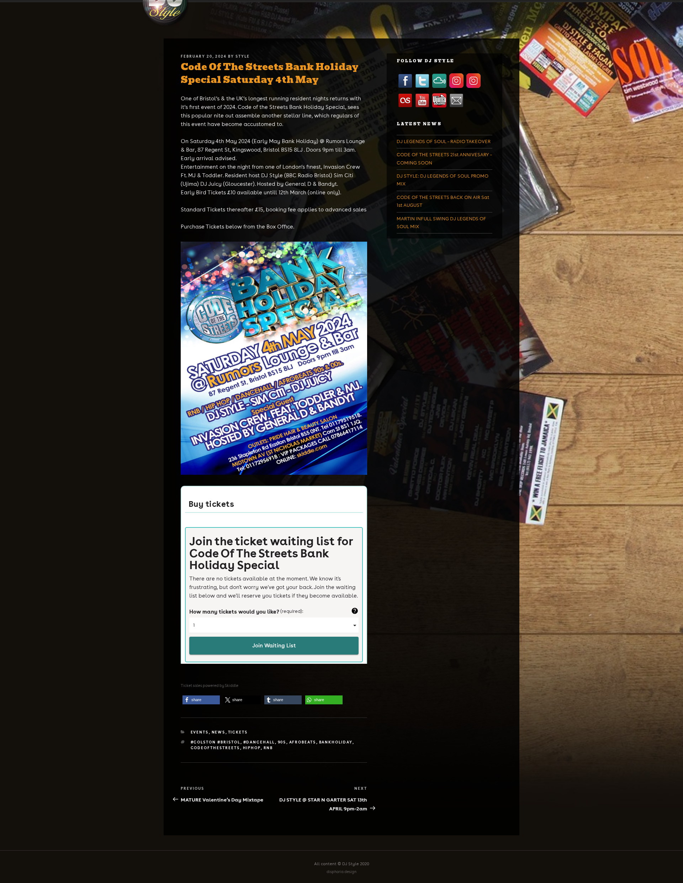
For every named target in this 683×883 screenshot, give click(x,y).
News (219, 732)
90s (282, 742)
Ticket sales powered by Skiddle (209, 685)
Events (200, 732)
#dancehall (259, 742)
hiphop (252, 747)
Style (242, 56)
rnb (268, 747)
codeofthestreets (215, 747)
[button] (201, 699)
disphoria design (341, 871)
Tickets (238, 732)
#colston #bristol (215, 742)
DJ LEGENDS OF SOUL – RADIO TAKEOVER (444, 141)
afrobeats (302, 742)
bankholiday (336, 742)
